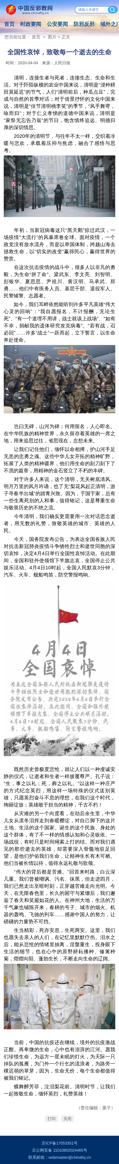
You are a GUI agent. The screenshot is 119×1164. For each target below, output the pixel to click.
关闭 (67, 1118)
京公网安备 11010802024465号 (59, 1150)
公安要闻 (57, 24)
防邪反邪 (84, 24)
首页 (9, 24)
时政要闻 (30, 24)
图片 (52, 37)
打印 (52, 1118)
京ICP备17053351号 (60, 1143)
